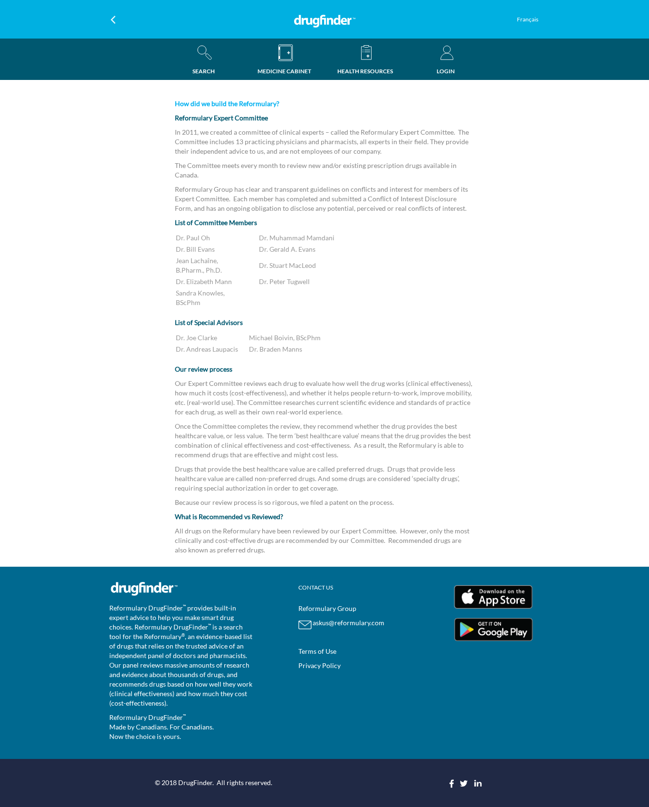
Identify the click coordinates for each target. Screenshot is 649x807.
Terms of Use (317, 651)
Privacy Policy (319, 665)
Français (527, 19)
